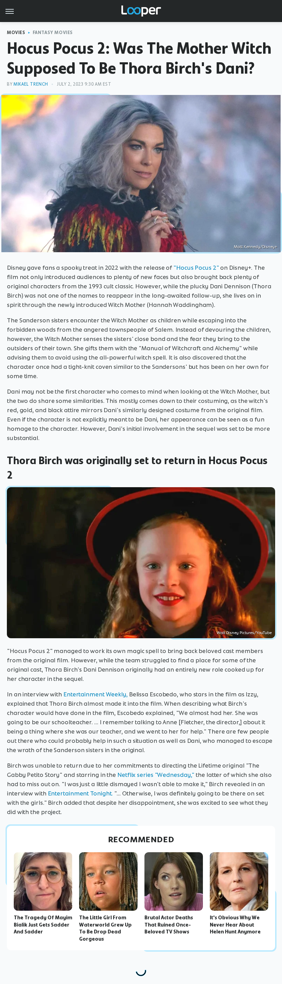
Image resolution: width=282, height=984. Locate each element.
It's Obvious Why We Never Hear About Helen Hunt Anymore (235, 924)
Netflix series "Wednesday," (155, 775)
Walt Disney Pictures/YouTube (244, 633)
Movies (16, 32)
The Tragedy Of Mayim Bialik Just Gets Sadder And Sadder (43, 924)
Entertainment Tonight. (80, 793)
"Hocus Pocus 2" (196, 268)
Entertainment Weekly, (95, 694)
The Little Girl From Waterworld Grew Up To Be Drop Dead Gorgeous (105, 928)
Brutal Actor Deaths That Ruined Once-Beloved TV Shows (168, 924)
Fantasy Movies (53, 32)
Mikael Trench (30, 84)
